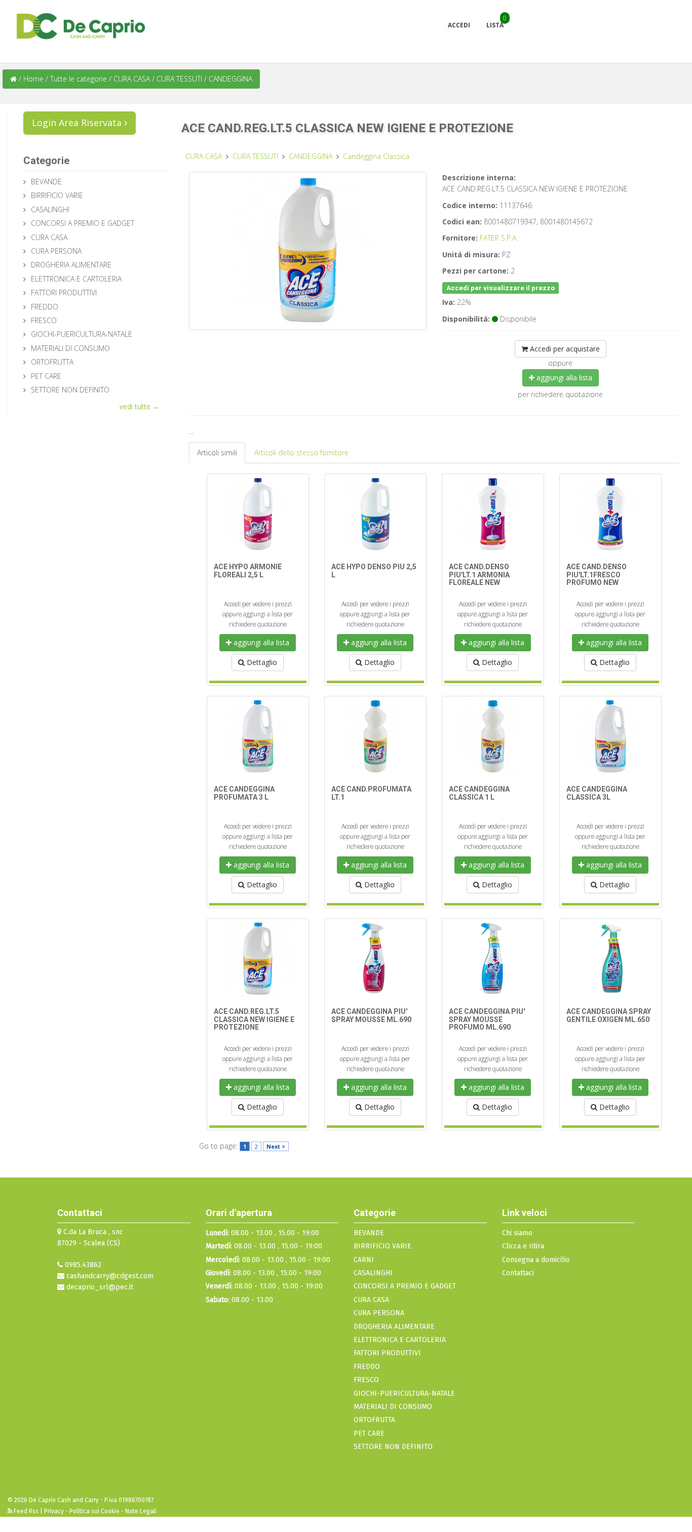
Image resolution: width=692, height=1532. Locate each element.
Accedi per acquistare (564, 348)
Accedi (459, 25)
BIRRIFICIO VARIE (57, 195)
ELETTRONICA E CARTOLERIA (76, 279)
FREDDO (44, 306)
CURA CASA (132, 79)
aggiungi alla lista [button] (563, 377)
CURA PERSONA (56, 251)
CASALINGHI (50, 209)
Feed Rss (26, 1511)
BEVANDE (46, 181)
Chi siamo (517, 1233)
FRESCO (44, 320)
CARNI (364, 1259)
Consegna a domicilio (536, 1259)
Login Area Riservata (78, 122)
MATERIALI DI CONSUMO (70, 348)
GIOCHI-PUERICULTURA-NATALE (81, 334)
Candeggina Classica (376, 156)
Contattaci (518, 1273)
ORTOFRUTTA (52, 362)
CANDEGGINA (230, 79)
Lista (495, 25)
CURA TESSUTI (180, 79)
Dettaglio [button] (261, 662)
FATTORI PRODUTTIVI (64, 292)
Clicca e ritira (523, 1246)
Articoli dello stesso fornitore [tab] (301, 452)
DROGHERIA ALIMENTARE (71, 264)
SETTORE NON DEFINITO (70, 390)
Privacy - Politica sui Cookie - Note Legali (100, 1511)
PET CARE (46, 376)
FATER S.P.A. (499, 238)
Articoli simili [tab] (217, 452)
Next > (275, 1146)
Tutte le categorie (78, 79)
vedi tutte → (140, 406)
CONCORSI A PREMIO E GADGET (82, 223)
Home (33, 79)
